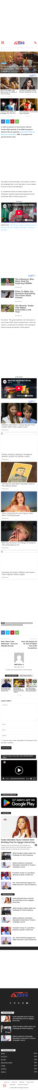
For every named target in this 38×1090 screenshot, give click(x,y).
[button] (19, 770)
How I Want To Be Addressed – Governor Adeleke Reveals (9, 643)
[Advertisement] (19, 20)
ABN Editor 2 (6, 71)
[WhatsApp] (17, 121)
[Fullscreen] (34, 779)
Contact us (14, 1082)
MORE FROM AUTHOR (26, 675)
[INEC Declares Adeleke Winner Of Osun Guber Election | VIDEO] (19, 683)
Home (2, 47)
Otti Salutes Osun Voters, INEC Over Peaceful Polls (6, 690)
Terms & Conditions (23, 1084)
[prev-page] (18, 695)
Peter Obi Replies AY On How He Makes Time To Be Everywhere (29, 644)
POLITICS (8, 47)
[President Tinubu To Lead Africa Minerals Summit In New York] (6, 876)
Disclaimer (12, 1084)
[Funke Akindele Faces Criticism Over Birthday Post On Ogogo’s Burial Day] (19, 827)
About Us (6, 1082)
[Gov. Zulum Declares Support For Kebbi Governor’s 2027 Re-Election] (6, 885)
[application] (19, 770)
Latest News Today (27, 623)
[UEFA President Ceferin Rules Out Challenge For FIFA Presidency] (6, 856)
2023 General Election (11, 623)
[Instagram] (15, 1003)
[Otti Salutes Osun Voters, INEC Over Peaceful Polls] (6, 683)
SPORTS (3, 1069)
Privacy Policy (30, 1082)
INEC (20, 623)
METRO (3, 1060)
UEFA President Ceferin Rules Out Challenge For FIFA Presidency (24, 854)
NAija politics (5, 625)
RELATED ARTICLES (12, 675)
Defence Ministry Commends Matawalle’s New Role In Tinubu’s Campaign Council (24, 865)
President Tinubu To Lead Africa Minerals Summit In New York (24, 874)
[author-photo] (19, 657)
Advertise (21, 1082)
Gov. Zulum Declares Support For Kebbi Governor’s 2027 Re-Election (24, 884)
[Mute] (31, 779)
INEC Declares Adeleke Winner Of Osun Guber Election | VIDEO (18, 690)
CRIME (3, 1066)
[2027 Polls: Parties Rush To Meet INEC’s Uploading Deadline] (31, 683)
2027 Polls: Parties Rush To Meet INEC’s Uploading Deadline (31, 690)
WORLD (3, 1072)
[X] (8, 121)
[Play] (4, 779)
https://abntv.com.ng (19, 667)
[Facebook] (3, 121)
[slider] (17, 778)
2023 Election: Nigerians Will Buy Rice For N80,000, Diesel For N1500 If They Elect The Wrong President (19, 227)
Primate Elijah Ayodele (16, 625)
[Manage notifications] (4, 1085)
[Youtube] (27, 1003)
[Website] (23, 1003)
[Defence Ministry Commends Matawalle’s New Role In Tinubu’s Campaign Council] (6, 865)
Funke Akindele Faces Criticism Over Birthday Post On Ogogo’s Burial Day (18, 841)
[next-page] (20, 695)
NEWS (3, 1053)
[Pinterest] (12, 121)
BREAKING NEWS (6, 1063)
